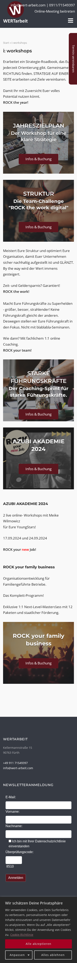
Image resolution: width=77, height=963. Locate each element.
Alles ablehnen (53, 955)
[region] (38, 930)
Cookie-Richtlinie (21, 935)
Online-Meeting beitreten (54, 11)
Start (6, 43)
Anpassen (17, 955)
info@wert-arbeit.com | (30, 4)
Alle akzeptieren (38, 944)
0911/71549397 (62, 4)
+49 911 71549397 (15, 763)
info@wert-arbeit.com (18, 768)
